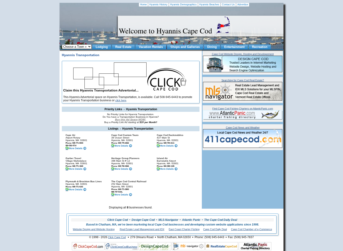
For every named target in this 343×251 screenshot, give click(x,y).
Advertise (242, 4)
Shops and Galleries (185, 47)
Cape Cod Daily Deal (215, 229)
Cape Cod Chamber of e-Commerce (251, 229)
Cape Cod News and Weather (243, 127)
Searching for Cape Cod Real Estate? (242, 80)
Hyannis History (158, 4)
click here (120, 100)
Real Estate (123, 47)
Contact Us (228, 4)
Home (143, 4)
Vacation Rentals (151, 47)
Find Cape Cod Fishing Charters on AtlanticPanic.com (242, 108)
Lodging (102, 47)
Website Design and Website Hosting (94, 229)
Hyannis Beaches (209, 4)
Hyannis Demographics (183, 4)
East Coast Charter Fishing (184, 229)
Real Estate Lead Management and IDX (142, 229)
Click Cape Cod (117, 237)
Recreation (259, 47)
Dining (212, 47)
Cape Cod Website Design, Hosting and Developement (243, 54)
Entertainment (234, 47)
